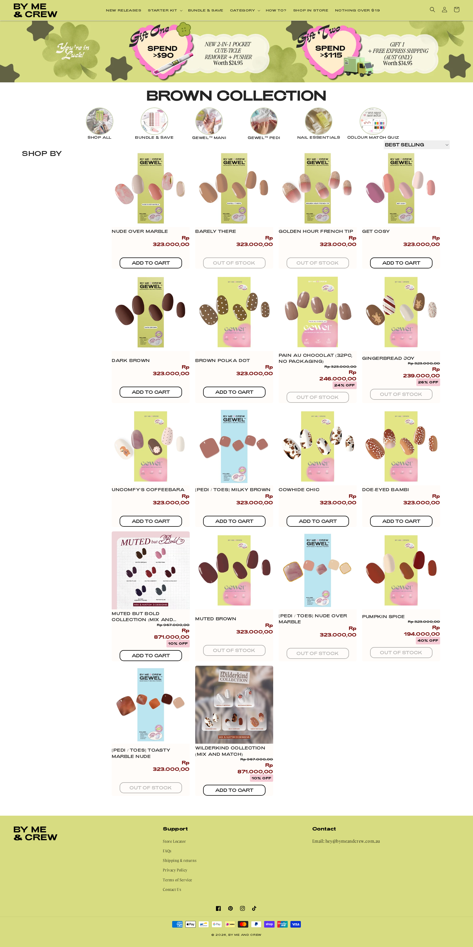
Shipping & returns (180, 860)
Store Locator (174, 841)
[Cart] (457, 10)
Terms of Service (177, 879)
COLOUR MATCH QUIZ (373, 137)
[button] (165, 10)
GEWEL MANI (209, 137)
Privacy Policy (175, 870)
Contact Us (172, 889)
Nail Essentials (318, 137)
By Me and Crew (245, 934)
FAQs (167, 850)
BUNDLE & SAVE (154, 137)
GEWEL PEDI (264, 137)
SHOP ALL (100, 137)
